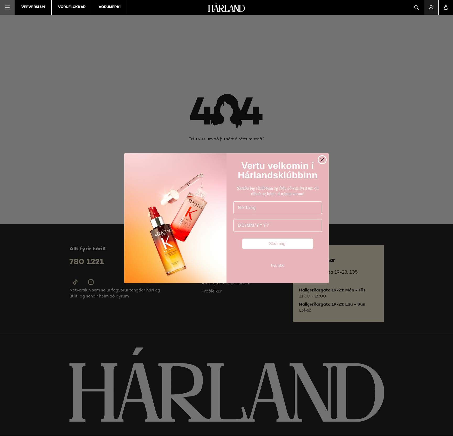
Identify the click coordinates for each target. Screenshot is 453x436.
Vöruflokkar (72, 7)
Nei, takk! (277, 265)
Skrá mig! (278, 243)
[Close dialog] (322, 160)
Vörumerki (109, 7)
